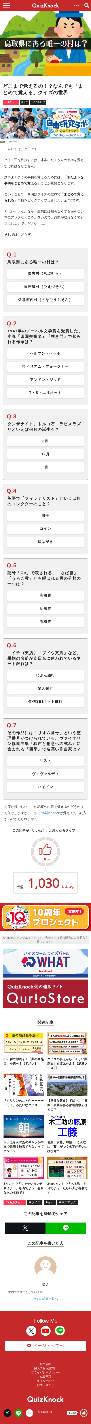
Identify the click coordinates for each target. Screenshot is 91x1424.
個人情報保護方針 (45, 1368)
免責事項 (45, 1376)
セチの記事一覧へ (45, 1299)
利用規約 (45, 1364)
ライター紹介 (45, 1380)
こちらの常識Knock (45, 813)
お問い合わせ (45, 1385)
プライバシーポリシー (45, 1372)
